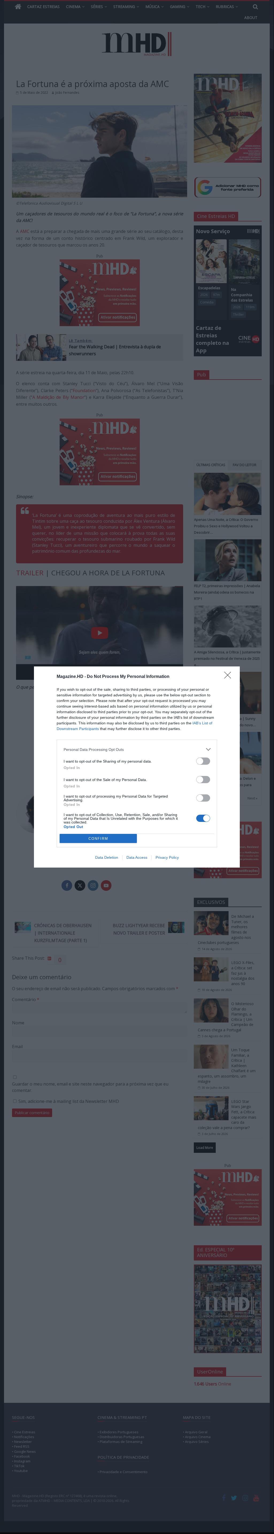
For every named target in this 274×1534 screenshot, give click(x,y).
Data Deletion (106, 857)
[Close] (229, 677)
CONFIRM (98, 839)
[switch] (203, 761)
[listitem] (137, 749)
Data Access (136, 857)
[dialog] (137, 767)
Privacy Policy (167, 857)
